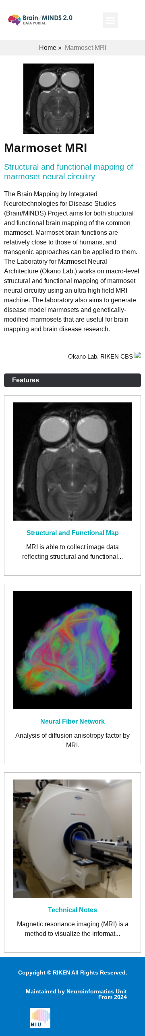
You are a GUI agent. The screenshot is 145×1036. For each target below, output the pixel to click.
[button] (110, 20)
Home (47, 47)
